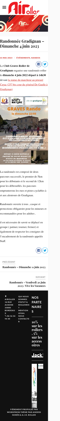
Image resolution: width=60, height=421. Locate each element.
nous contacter (23, 319)
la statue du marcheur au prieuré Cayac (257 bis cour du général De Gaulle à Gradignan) (24, 84)
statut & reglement (23, 305)
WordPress (13, 412)
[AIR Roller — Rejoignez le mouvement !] (24, 7)
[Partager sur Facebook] (39, 66)
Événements (23, 58)
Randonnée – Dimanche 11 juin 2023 (23, 267)
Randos (35, 58)
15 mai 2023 (6, 58)
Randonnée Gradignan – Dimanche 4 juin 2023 (22, 43)
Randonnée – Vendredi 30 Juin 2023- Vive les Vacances (27, 284)
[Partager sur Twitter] (45, 66)
